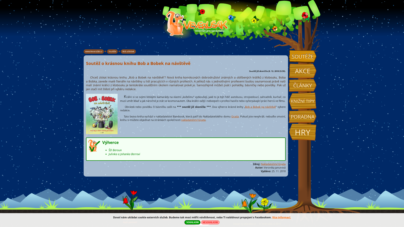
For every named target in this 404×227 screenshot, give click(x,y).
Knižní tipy (302, 101)
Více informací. (281, 217)
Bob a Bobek (128, 51)
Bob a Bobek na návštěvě (260, 107)
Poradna (303, 116)
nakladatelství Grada (193, 120)
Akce (302, 71)
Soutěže (303, 56)
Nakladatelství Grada (273, 164)
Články (302, 85)
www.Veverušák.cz (93, 51)
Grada (235, 116)
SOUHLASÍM (192, 222)
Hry (302, 132)
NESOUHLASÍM (210, 222)
